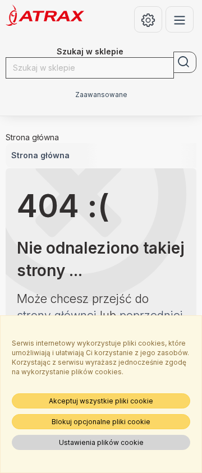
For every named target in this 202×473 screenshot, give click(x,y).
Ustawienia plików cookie (101, 442)
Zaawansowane (101, 95)
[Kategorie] (180, 19)
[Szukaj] (184, 62)
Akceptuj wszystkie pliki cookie (101, 401)
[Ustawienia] (148, 19)
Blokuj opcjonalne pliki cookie (101, 421)
